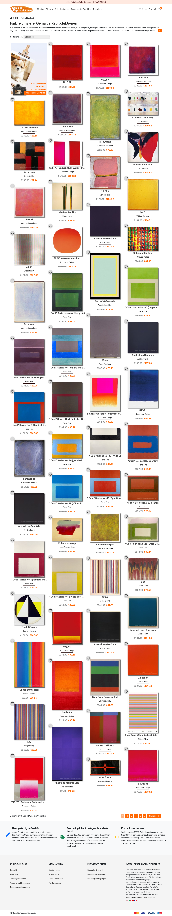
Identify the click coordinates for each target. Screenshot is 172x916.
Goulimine (67, 712)
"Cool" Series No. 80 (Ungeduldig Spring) (143, 307)
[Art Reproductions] (127, 900)
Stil (16, 18)
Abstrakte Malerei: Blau (67, 783)
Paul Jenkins (143, 168)
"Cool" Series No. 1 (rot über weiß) (29, 579)
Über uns (14, 874)
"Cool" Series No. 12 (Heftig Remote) (29, 377)
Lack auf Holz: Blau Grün (143, 630)
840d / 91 (143, 784)
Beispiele (97, 9)
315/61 (142, 410)
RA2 (29, 742)
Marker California (105, 745)
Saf (143, 582)
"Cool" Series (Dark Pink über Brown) (67, 419)
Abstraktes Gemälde (105, 238)
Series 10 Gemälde (105, 301)
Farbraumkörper (105, 544)
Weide (105, 360)
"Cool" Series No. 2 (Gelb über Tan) (67, 597)
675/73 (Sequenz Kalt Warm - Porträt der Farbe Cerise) (67, 168)
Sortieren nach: (16, 37)
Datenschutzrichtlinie (96, 874)
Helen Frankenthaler (67, 547)
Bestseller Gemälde (95, 870)
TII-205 (105, 191)
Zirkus (105, 597)
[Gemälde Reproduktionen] (133, 900)
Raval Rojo (29, 172)
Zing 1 (29, 267)
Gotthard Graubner (143, 81)
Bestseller (64, 9)
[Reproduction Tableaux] (135, 900)
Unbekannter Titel (142, 164)
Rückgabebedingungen (20, 887)
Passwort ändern (56, 878)
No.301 (67, 82)
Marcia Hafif (143, 634)
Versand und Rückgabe (20, 883)
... (144, 816)
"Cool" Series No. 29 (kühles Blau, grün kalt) (67, 503)
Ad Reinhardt (104, 242)
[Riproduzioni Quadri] (130, 900)
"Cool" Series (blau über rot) (143, 461)
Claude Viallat (143, 257)
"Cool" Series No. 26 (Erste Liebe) (143, 544)
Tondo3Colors (29, 627)
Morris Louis (67, 216)
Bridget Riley (29, 271)
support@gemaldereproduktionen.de (140, 897)
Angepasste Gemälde (81, 9)
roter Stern (105, 777)
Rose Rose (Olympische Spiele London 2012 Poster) (143, 735)
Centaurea (67, 126)
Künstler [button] (40, 9)
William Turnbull (142, 216)
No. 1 (142, 212)
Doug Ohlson (105, 749)
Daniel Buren (105, 195)
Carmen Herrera (29, 631)
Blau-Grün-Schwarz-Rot (105, 697)
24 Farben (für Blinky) (142, 117)
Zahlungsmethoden (18, 878)
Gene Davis (105, 601)
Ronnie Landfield (105, 305)
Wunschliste (54, 874)
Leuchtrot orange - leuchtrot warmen (105, 414)
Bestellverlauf (54, 870)
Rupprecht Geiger (105, 84)
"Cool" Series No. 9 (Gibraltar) (143, 503)
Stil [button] (56, 9)
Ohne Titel (142, 77)
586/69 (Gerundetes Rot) (67, 258)
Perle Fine (143, 311)
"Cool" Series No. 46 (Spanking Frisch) (105, 498)
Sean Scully (29, 176)
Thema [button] (49, 9)
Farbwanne (105, 142)
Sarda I (29, 219)
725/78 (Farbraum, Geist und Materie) (29, 802)
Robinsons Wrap (67, 543)
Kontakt (13, 870)
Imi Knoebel (143, 121)
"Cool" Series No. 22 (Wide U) (105, 456)
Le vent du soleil (29, 127)
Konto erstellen (55, 883)
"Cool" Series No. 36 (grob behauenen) (67, 460)
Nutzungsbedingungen (96, 878)
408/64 (67, 647)
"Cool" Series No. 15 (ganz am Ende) (67, 367)
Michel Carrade (29, 693)
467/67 (105, 80)
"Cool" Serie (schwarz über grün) (67, 313)
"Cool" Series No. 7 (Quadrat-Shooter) (29, 425)
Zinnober (143, 678)
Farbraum (29, 324)
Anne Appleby (105, 364)
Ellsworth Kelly (105, 701)
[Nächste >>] (154, 816)
